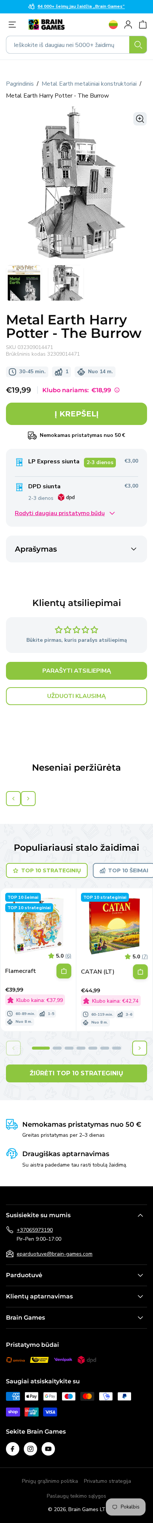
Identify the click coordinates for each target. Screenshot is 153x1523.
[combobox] (76, 44)
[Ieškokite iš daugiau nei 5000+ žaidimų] (138, 44)
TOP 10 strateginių (51, 870)
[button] (41, 1048)
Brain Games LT (86, 1509)
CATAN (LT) (97, 971)
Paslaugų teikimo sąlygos (76, 1496)
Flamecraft (20, 971)
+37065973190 (35, 1230)
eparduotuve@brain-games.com (54, 1253)
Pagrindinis (20, 84)
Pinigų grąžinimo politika (50, 1481)
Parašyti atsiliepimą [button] (76, 671)
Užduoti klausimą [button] (76, 696)
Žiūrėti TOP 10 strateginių (76, 1073)
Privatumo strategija (107, 1481)
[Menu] (14, 24)
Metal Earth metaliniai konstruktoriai (89, 84)
